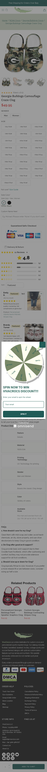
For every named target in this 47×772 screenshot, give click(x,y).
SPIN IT (23, 414)
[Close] (42, 345)
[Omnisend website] (23, 424)
